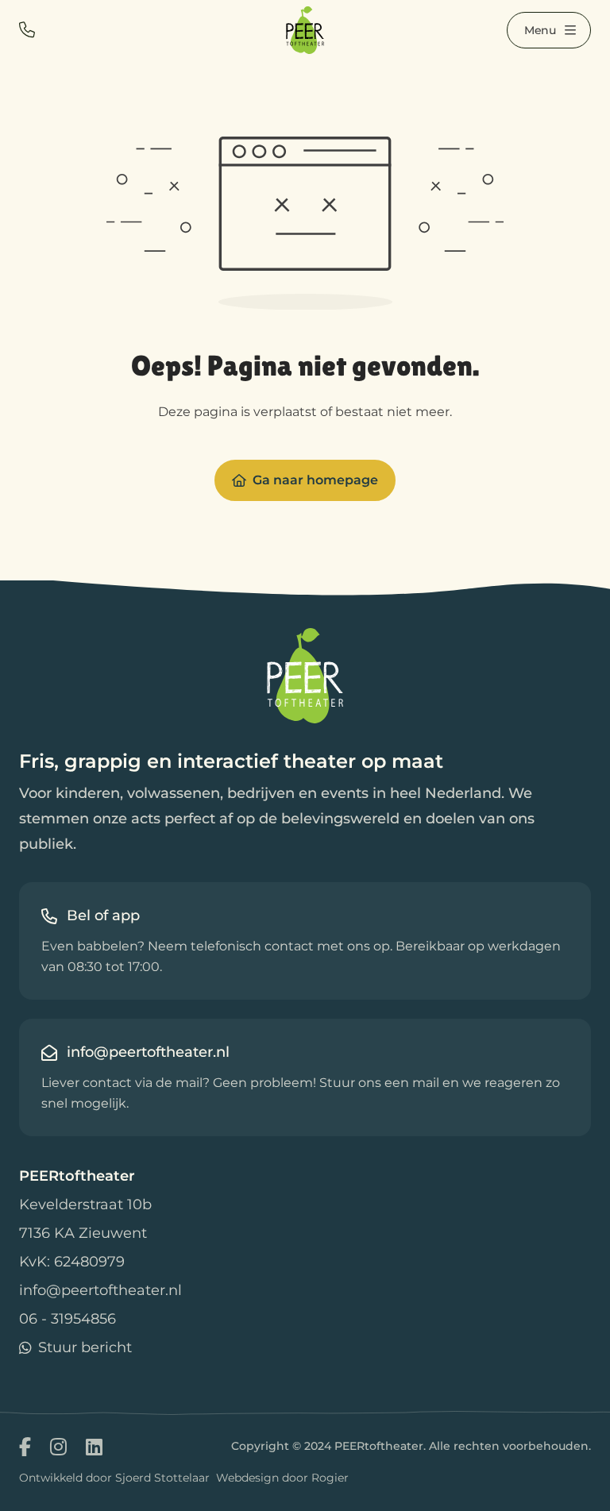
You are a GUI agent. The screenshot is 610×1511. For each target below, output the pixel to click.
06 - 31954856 (67, 1319)
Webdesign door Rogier (282, 1478)
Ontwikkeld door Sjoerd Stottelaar (114, 1478)
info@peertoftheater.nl (100, 1290)
